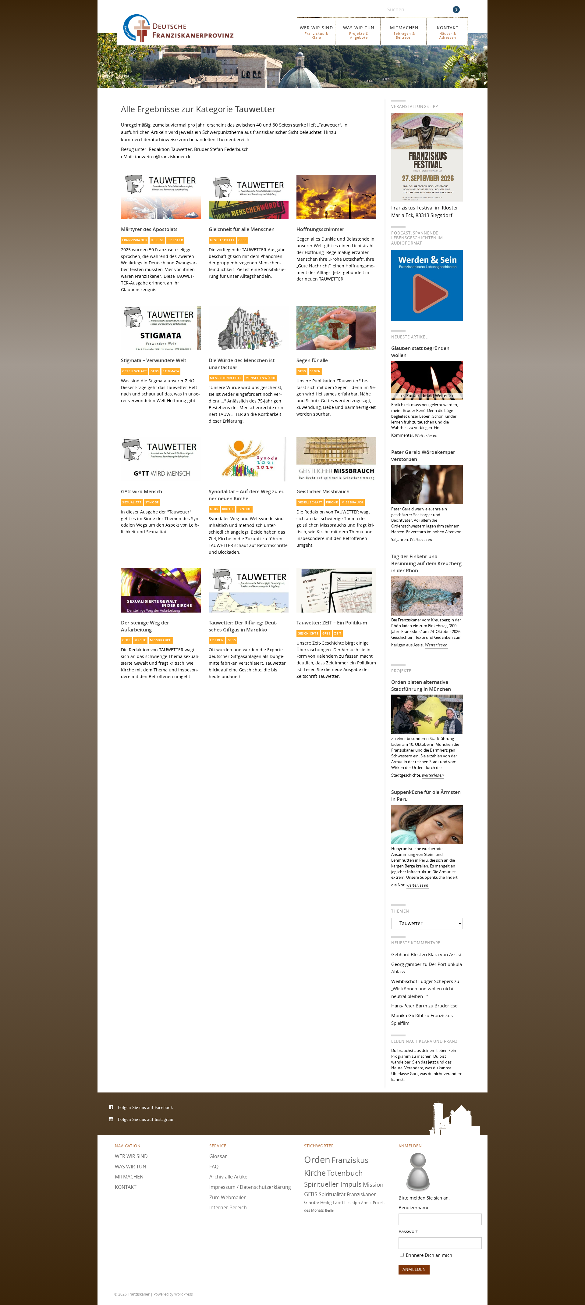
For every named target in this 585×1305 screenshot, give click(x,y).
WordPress (183, 1294)
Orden (317, 1159)
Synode (152, 502)
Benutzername (414, 1207)
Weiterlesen (426, 435)
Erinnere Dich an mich (428, 1255)
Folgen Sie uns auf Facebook (145, 1107)
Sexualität (132, 502)
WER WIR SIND (316, 32)
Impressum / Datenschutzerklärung (250, 1187)
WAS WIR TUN (358, 32)
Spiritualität (332, 1194)
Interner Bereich (228, 1207)
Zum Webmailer (227, 1197)
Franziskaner (187, 28)
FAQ (213, 1166)
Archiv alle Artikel (229, 1176)
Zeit (338, 633)
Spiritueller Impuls (333, 1184)
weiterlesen (433, 775)
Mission (373, 1185)
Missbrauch (352, 502)
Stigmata (171, 371)
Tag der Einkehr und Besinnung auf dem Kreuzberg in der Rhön (426, 563)
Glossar (218, 1156)
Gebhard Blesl (406, 954)
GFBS (242, 240)
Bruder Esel (446, 1006)
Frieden (217, 640)
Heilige (157, 240)
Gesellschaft (222, 240)
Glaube (311, 1202)
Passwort (408, 1231)
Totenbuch (345, 1173)
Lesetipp (352, 1202)
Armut (366, 1202)
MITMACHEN (404, 32)
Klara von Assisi (444, 954)
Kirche (228, 509)
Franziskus (350, 1160)
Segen (315, 371)
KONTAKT (448, 32)
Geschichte (308, 633)
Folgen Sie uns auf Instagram (145, 1119)
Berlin (329, 1210)
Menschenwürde (261, 378)
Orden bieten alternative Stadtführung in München (421, 685)
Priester (175, 240)
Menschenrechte (226, 378)
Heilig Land (331, 1202)
